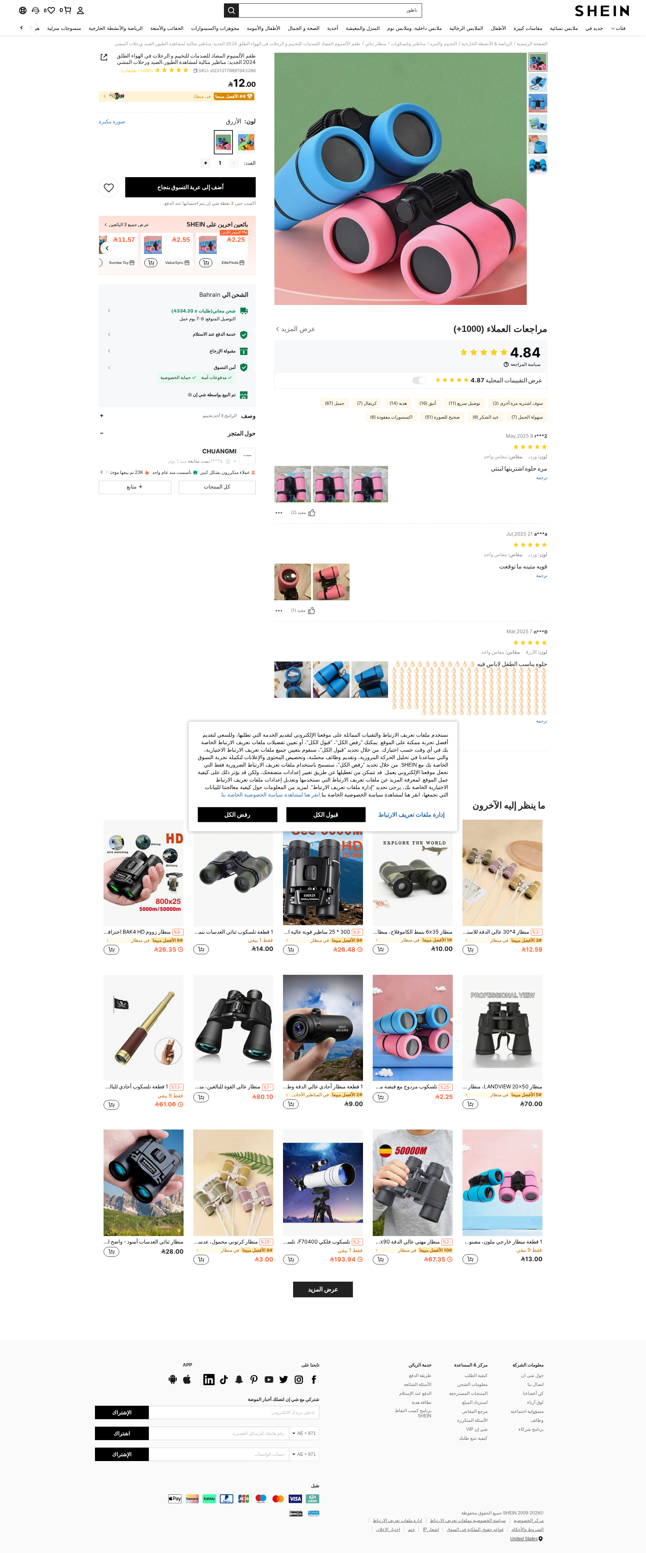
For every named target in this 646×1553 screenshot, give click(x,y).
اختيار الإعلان (388, 1529)
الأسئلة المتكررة (472, 1420)
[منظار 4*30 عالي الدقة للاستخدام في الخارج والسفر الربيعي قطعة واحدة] (502, 873)
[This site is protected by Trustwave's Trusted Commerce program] (313, 1513)
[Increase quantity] (205, 162)
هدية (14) (398, 403)
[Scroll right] (21, 28)
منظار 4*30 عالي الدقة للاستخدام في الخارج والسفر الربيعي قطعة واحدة (501, 932)
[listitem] (222, 251)
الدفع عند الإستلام (415, 1393)
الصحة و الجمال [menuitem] (304, 28)
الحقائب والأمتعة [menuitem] (167, 28)
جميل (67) (334, 403)
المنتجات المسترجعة (468, 1393)
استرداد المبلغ (474, 1402)
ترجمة (541, 477)
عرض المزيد (323, 1289)
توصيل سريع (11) (464, 403)
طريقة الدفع (420, 1375)
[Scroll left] (30, 28)
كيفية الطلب (475, 1375)
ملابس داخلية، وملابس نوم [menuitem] (414, 28)
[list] (259, 1379)
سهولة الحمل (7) (527, 417)
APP (187, 1365)
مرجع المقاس (474, 1411)
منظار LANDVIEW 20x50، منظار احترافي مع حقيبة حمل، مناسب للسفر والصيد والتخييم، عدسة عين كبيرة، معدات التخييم (502, 1087)
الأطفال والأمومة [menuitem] (263, 28)
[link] (65, 10)
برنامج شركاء (531, 1429)
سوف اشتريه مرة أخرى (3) (518, 403)
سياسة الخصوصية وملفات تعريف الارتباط (468, 1520)
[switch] (419, 380)
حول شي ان (532, 1375)
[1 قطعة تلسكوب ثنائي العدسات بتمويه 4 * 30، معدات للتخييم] (233, 873)
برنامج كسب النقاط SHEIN (413, 1413)
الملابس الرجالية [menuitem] (466, 28)
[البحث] (231, 10)
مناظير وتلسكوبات (408, 43)
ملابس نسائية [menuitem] (564, 28)
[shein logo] (602, 10)
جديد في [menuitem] (594, 28)
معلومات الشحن (472, 1384)
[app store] (187, 1383)
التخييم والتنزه (443, 43)
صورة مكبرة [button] (112, 121)
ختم (411, 1529)
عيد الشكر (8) (486, 417)
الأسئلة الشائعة (417, 1384)
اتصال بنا (535, 1384)
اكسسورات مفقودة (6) (391, 417)
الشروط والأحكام (527, 1529)
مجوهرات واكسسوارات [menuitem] (215, 28)
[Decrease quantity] (234, 162)
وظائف (537, 1420)
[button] (35, 10)
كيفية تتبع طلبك (473, 1438)
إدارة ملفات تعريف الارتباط (397, 1520)
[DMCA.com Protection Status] (295, 1513)
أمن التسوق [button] (225, 367)
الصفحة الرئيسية (532, 43)
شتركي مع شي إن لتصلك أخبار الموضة (283, 1399)
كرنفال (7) (367, 403)
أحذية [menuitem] (332, 28)
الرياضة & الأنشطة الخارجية (486, 43)
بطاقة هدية (421, 1402)
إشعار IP (431, 1529)
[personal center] (80, 10)
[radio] (246, 142)
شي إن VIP (476, 1429)
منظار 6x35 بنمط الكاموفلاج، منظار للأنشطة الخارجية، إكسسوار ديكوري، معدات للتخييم (413, 932)
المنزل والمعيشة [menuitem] (363, 28)
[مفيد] (311, 512)
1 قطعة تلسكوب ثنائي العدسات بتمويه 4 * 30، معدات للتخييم (233, 932)
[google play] (172, 1383)
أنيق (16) (427, 403)
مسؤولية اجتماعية (527, 1411)
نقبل (315, 1485)
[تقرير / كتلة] (278, 512)
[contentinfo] (207, 1498)
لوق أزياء (535, 1402)
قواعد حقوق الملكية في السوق (475, 1529)
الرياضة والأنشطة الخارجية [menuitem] (116, 28)
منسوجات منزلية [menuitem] (64, 28)
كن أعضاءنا (533, 1393)
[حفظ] (109, 187)
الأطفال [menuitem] (498, 28)
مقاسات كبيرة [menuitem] (528, 28)
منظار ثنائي (375, 43)
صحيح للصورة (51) (442, 417)
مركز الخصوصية (529, 1520)
